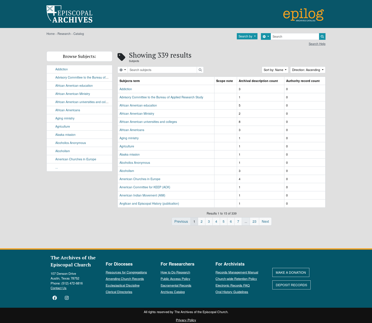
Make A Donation (291, 272)
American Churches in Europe (75, 159)
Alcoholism (62, 151)
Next (265, 221)
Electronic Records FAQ (232, 285)
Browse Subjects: (79, 56)
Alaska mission (65, 134)
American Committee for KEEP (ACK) (144, 187)
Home (50, 33)
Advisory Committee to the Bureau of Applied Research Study (97, 77)
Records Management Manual (236, 272)
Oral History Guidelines (231, 291)
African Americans (67, 110)
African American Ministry (72, 93)
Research (64, 33)
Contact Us (59, 288)
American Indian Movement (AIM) (142, 195)
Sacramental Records (176, 285)
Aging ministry (64, 118)
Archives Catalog (173, 291)
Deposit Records (291, 285)
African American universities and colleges (84, 102)
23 (254, 221)
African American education (74, 85)
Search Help (317, 44)
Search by (246, 36)
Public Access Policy (175, 278)
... (56, 167)
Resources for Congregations (126, 272)
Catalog (78, 33)
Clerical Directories (119, 291)
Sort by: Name (274, 70)
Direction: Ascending (306, 70)
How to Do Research (175, 272)
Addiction (61, 69)
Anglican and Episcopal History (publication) (149, 203)
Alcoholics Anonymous (70, 143)
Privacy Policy (186, 320)
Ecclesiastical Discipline (123, 285)
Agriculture (62, 126)
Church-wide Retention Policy (236, 278)
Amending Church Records (125, 278)
